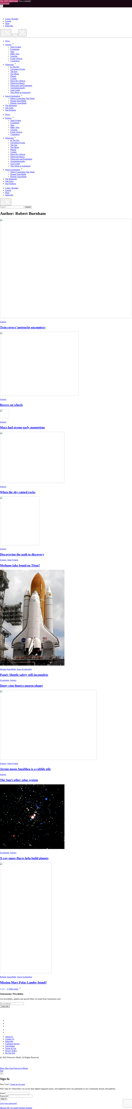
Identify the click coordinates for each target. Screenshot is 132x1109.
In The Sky (14, 67)
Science (8, 44)
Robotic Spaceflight (18, 103)
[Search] (5, 33)
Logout (8, 21)
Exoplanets (14, 49)
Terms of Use (10, 1048)
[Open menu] (15, 35)
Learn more (4, 3)
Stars (12, 51)
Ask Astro (9, 108)
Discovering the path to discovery (22, 554)
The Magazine (11, 105)
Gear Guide (15, 90)
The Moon (14, 74)
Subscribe (9, 26)
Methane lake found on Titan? (20, 565)
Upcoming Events (17, 69)
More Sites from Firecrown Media (14, 1068)
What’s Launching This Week (22, 98)
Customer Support (24, 1108)
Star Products (10, 110)
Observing (9, 64)
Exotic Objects (16, 58)
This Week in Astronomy (20, 92)
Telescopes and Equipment (21, 85)
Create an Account (17, 1084)
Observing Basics (17, 83)
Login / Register (11, 19)
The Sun (13, 71)
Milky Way (14, 54)
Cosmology (15, 61)
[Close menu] (22, 33)
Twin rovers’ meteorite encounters (22, 327)
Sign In (3, 1099)
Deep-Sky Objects (17, 81)
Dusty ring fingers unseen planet (21, 685)
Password (4, 1096)
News (7, 41)
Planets (13, 76)
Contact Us (9, 1039)
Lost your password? (8, 1103)
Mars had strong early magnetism (22, 427)
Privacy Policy (11, 1051)
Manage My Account (8, 1108)
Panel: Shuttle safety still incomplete (24, 674)
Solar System (15, 47)
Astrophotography (17, 88)
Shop (7, 23)
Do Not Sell (10, 1053)
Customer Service (12, 1044)
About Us (9, 1037)
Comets (13, 78)
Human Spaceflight (18, 101)
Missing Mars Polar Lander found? (23, 982)
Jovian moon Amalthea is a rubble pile (25, 769)
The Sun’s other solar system (19, 780)
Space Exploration (12, 96)
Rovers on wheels (11, 405)
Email (2, 1093)
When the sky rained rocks (17, 492)
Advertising (10, 1046)
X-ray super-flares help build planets (24, 858)
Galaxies (13, 56)
